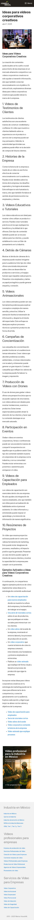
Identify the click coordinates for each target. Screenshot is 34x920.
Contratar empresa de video (13, 858)
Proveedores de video (11, 870)
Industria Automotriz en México (14, 820)
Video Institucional (10, 891)
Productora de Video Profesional (14, 864)
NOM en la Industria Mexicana (13, 823)
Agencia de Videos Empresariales (15, 867)
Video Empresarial (9, 894)
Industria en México (10, 813)
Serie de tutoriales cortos (18, 718)
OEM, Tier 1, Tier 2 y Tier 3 (12, 826)
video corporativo (17, 642)
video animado (22, 662)
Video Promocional (10, 898)
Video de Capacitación (11, 907)
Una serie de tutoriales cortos (19, 613)
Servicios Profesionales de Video (14, 851)
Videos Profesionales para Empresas (16, 861)
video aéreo (15, 629)
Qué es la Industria (10, 817)
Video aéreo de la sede (17, 722)
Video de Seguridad (10, 904)
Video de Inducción (10, 901)
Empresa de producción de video (14, 848)
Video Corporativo (10, 888)
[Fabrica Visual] (6, 3)
